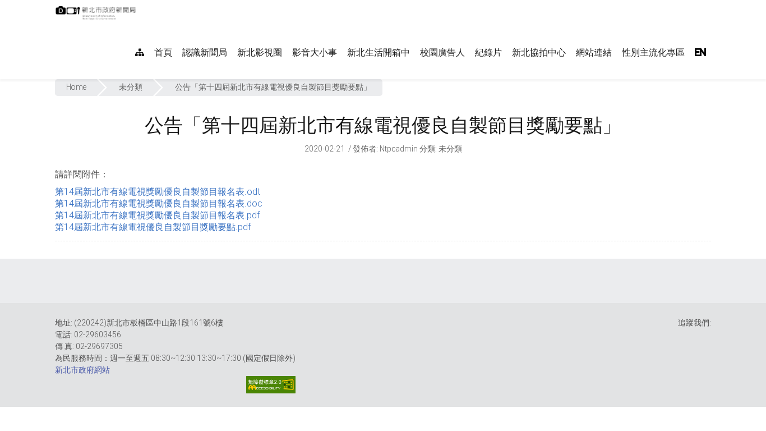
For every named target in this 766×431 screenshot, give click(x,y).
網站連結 (594, 52)
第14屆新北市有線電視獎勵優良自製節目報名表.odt (157, 191)
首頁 (163, 52)
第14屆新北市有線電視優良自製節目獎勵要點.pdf (153, 227)
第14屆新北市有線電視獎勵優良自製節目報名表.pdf (157, 215)
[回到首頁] (97, 16)
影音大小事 (314, 52)
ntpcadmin (399, 148)
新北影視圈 (259, 52)
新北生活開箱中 (378, 52)
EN (700, 52)
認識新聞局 (204, 52)
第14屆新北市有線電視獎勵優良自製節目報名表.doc (158, 203)
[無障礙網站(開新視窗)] (271, 384)
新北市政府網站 (82, 369)
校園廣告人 (442, 52)
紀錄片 (488, 52)
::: (141, 6)
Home (76, 86)
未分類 (130, 86)
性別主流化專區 (653, 52)
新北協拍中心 (539, 52)
